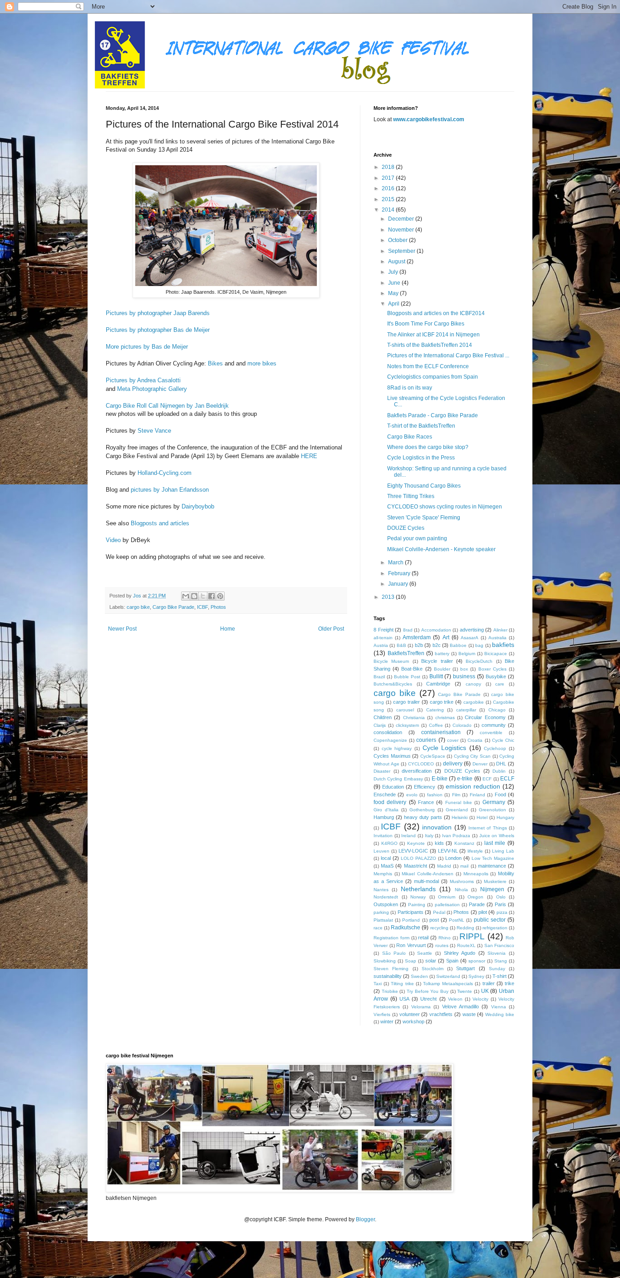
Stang (500, 960)
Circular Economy (485, 717)
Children (383, 717)
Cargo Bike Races (409, 437)
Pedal (439, 912)
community (494, 725)
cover (452, 740)
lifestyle (475, 851)
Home (227, 629)
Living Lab (503, 851)
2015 (389, 199)
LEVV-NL (448, 851)
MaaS (387, 865)
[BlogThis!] (194, 596)
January (398, 584)
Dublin (499, 771)
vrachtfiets (441, 1014)
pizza (502, 912)
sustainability (388, 976)
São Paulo (394, 953)
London (453, 858)
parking (381, 912)
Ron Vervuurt (411, 945)
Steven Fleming (391, 968)
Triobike (390, 991)
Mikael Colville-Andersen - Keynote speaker (441, 549)
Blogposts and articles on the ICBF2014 (436, 313)
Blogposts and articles (160, 523)
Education (393, 786)
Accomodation (436, 629)
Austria (381, 645)
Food (500, 794)
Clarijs (380, 725)
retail (423, 937)
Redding (465, 927)
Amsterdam (417, 637)
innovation (437, 827)
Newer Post (122, 629)
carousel (405, 709)
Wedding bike (499, 1014)
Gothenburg (422, 809)
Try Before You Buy (427, 991)
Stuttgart (465, 968)
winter (387, 1021)
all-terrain (383, 637)
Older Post (331, 629)
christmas (445, 717)
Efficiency (424, 786)
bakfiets (503, 644)
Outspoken (386, 904)
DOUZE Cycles (405, 528)
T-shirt (499, 976)
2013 (389, 597)
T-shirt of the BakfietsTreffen (421, 426)
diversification (417, 771)
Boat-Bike (412, 668)
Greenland (457, 809)
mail (464, 866)
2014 (389, 210)
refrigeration (494, 927)
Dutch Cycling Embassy (398, 778)
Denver (479, 763)
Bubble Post (407, 676)
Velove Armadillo (460, 1006)
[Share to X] (202, 596)
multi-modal (426, 881)
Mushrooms (462, 881)
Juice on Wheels (496, 835)
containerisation (441, 732)
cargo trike (442, 702)
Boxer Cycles (492, 668)
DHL (501, 763)
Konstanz (464, 843)
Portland (411, 920)
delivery (453, 763)
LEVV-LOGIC (413, 851)
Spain (452, 960)
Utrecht (428, 999)
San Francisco (499, 945)
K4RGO (389, 843)
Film (456, 794)
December (401, 219)
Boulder (442, 668)
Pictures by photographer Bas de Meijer (158, 329)
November (401, 230)
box (464, 668)
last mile (495, 843)
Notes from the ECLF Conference (428, 366)
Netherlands (418, 889)
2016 (389, 188)
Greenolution (492, 809)
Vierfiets (382, 1014)
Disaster (382, 771)
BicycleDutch (479, 661)
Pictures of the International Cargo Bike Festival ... (448, 355)
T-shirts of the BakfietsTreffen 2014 (429, 345)
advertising (472, 629)
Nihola (461, 889)
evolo (412, 794)
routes (441, 945)
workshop (413, 1021)
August (397, 261)
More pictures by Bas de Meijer (147, 346)
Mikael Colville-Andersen (427, 873)
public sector (490, 920)
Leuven (381, 851)
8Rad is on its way (409, 388)
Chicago (497, 709)
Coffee (436, 725)
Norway (418, 896)
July (393, 272)
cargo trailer (406, 702)
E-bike (440, 778)
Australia (497, 637)
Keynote (416, 843)
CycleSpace (432, 756)
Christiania (414, 717)
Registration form (391, 937)
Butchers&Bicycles (393, 683)
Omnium (446, 896)
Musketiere (495, 881)
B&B (401, 645)
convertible (491, 732)
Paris (500, 904)
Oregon (475, 896)
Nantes (381, 889)
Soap (410, 960)
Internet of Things (487, 827)
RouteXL (466, 945)
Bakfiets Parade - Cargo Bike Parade (432, 415)
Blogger (365, 1219)
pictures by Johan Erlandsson (170, 489)
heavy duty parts (423, 817)
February (400, 573)
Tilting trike (402, 983)
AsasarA (469, 637)
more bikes (261, 363)
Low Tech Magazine (493, 858)
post (434, 920)
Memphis (383, 873)
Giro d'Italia (386, 809)
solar (430, 960)
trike (509, 983)
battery (442, 653)
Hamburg (384, 817)
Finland (477, 794)
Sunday (497, 968)
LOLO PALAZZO (418, 858)
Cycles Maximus (392, 756)
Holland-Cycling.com (165, 472)
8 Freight (384, 629)
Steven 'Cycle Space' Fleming (423, 517)
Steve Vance (154, 430)
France (426, 802)
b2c (437, 645)
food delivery (390, 802)
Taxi (378, 983)
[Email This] (185, 596)
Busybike (496, 676)
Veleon (455, 999)
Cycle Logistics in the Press (421, 457)
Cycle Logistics (445, 747)
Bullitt (436, 676)
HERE (309, 456)
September (402, 251)
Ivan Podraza (456, 835)
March (396, 562)
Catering (435, 709)
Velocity (480, 999)
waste (469, 1014)
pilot (482, 912)
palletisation (447, 904)
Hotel (482, 817)
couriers (426, 740)
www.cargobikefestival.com (428, 119)
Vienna (498, 1006)
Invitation (383, 835)
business (464, 676)
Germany (493, 802)
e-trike (464, 778)
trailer (488, 983)
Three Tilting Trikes (410, 496)
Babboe (458, 645)
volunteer (409, 1014)
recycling (439, 927)
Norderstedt (386, 896)
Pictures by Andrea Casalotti (145, 380)
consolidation (388, 732)
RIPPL (472, 936)
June (395, 283)
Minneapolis (475, 873)
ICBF (202, 607)
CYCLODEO (421, 763)
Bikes (215, 363)
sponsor (476, 960)
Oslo (501, 896)
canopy (473, 683)
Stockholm (432, 968)
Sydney (476, 976)
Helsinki (459, 817)
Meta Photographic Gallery (152, 388)
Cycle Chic (503, 740)
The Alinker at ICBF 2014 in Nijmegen (433, 334)
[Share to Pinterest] (220, 596)
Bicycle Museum (391, 661)
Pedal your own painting (417, 538)
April (394, 304)
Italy (429, 835)
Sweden (419, 976)
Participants (410, 912)
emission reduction (473, 786)
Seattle (424, 953)
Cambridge (438, 683)
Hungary (505, 817)
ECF (487, 778)
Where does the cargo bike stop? (427, 447)
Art (446, 637)
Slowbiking (385, 960)
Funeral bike (458, 802)
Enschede (385, 794)
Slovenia (496, 953)
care (499, 683)
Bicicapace (495, 653)
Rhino (444, 937)
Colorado (462, 725)
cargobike (473, 702)
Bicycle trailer (437, 661)
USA (404, 999)
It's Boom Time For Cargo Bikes (425, 324)
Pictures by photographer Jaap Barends (158, 313)
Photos (218, 607)
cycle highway (397, 748)
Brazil (379, 676)
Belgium (466, 653)
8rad (408, 629)
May (394, 293)
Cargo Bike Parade (173, 607)
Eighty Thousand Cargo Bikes (424, 486)
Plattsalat (383, 920)
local (386, 858)
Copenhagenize (390, 740)
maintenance (492, 865)
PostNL (456, 920)
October (398, 240)
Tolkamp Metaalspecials (448, 983)
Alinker (500, 629)
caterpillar (466, 709)
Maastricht (415, 865)
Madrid (444, 866)
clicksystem (407, 725)
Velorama (421, 1006)
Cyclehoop (495, 748)
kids (439, 843)
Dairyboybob (198, 506)
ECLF (507, 778)
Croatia (474, 740)
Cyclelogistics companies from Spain (432, 377)
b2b (419, 645)
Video (113, 540)
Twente (464, 991)
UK (485, 991)
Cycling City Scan (472, 756)
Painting (416, 904)
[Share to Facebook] (211, 596)
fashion (435, 794)
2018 (389, 167)
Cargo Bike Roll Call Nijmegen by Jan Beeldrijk (168, 405)
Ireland (408, 835)
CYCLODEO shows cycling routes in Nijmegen (444, 506)
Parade (477, 904)
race (378, 927)
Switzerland (448, 976)
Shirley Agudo (460, 953)
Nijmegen (492, 889)
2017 (389, 178)
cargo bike (138, 607)
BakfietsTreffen (406, 653)
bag (479, 645)
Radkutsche (405, 927)
